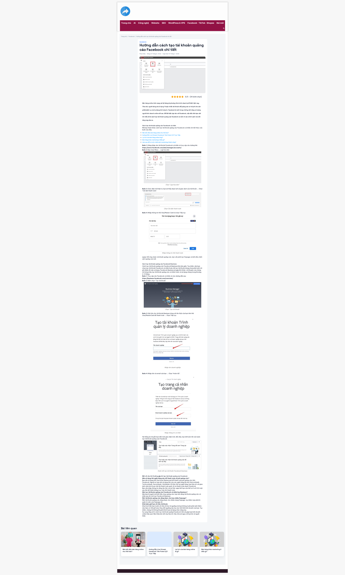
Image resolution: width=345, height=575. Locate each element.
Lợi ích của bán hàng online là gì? (152, 137)
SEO (164, 23)
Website (155, 23)
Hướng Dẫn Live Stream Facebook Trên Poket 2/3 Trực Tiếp (161, 135)
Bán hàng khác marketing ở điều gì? (153, 140)
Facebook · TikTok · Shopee (201, 23)
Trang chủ (126, 23)
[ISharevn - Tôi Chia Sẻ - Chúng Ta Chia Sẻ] (125, 11)
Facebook (132, 36)
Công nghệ (143, 23)
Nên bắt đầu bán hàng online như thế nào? (155, 133)
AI (135, 23)
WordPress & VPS (176, 23)
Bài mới (220, 23)
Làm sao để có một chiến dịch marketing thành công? (159, 142)
